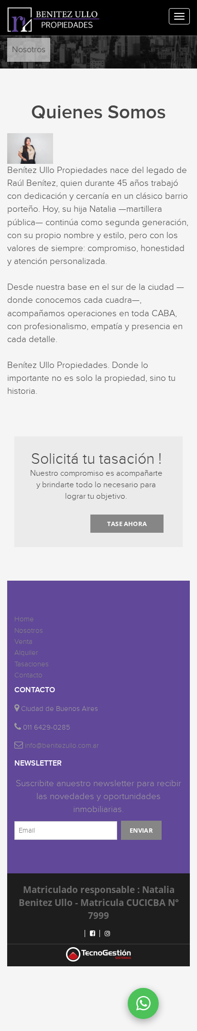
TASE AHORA (127, 523)
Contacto (28, 675)
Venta (23, 642)
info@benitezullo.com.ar (62, 746)
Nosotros (28, 631)
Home (24, 619)
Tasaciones (31, 664)
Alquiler (26, 653)
